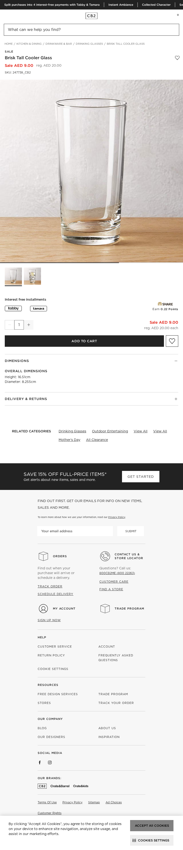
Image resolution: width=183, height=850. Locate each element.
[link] (13, 15)
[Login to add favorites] (177, 58)
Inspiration (109, 737)
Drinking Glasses (72, 431)
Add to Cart (84, 341)
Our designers (51, 737)
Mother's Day (69, 440)
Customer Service (55, 646)
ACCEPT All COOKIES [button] (152, 826)
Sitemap (94, 802)
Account (106, 646)
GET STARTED (140, 477)
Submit (131, 531)
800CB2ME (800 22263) (117, 573)
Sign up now (49, 620)
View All (140, 431)
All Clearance (97, 440)
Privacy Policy (116, 517)
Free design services (58, 694)
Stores (44, 703)
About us (107, 728)
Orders (60, 556)
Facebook (40, 762)
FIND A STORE (111, 589)
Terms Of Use (47, 802)
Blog (42, 728)
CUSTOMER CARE (113, 581)
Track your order (116, 703)
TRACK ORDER (50, 586)
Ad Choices (114, 802)
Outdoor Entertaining (110, 431)
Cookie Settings (53, 669)
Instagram (50, 762)
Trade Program (129, 608)
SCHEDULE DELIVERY (55, 594)
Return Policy (51, 655)
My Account (64, 608)
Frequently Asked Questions (115, 658)
